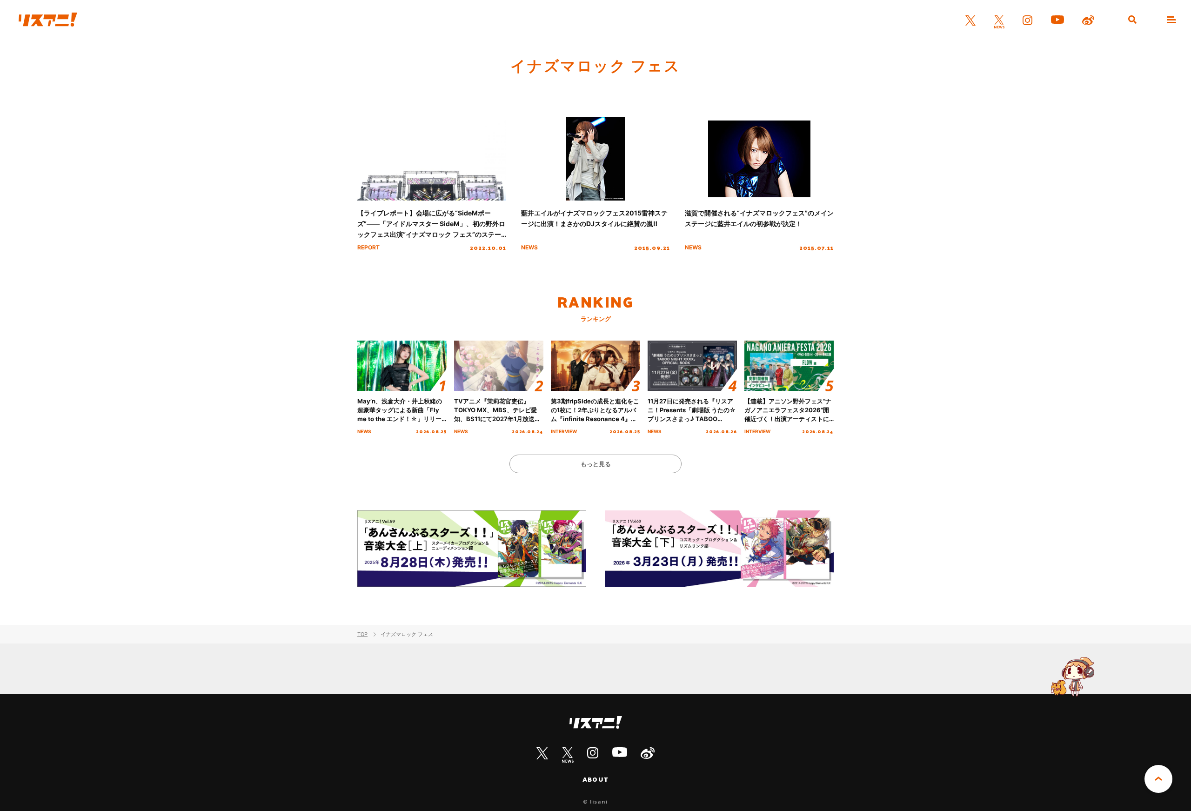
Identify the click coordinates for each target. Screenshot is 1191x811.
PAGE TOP (1158, 779)
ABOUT (595, 779)
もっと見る (596, 464)
